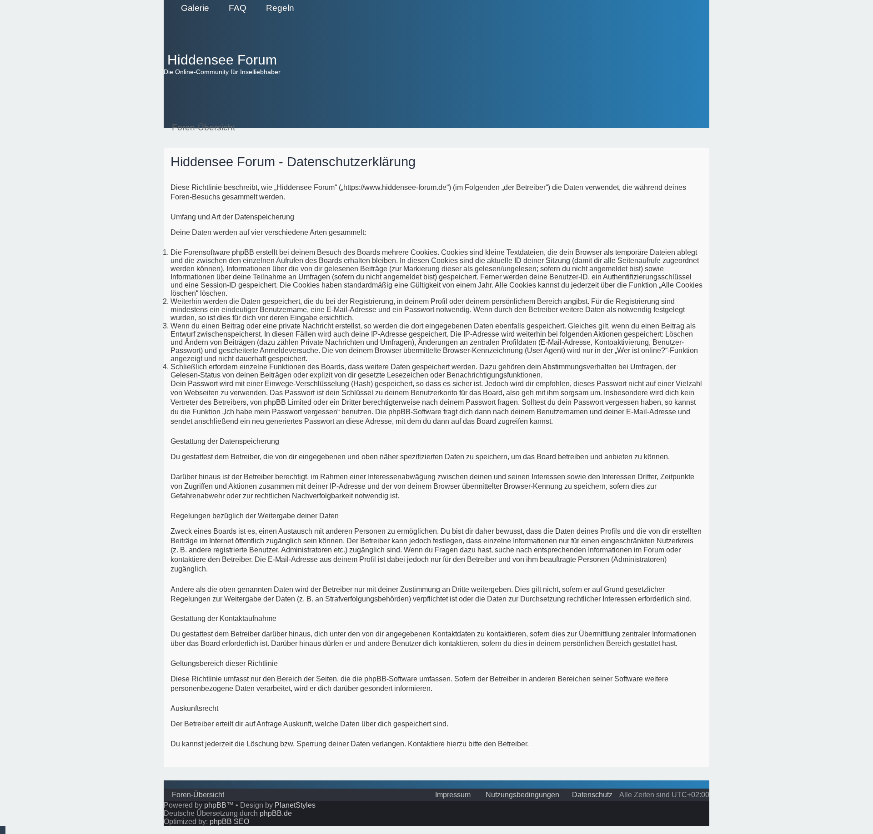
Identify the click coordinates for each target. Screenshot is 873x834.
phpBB (215, 805)
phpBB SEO (229, 821)
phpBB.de (276, 813)
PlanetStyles (295, 805)
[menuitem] (191, 8)
